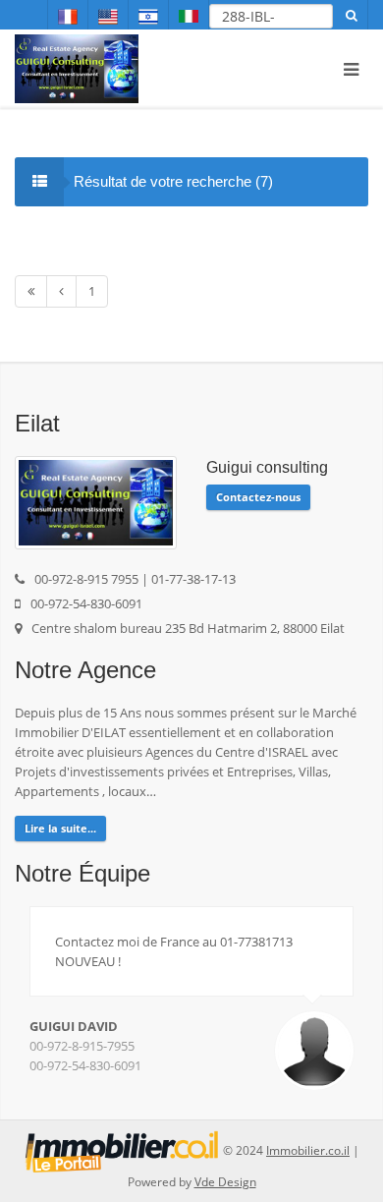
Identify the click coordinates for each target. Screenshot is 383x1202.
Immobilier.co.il (308, 1150)
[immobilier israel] (122, 1150)
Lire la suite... (60, 828)
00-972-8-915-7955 (82, 1046)
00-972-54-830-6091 (85, 1065)
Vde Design (225, 1181)
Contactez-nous (258, 496)
